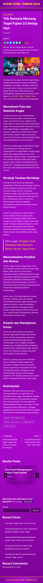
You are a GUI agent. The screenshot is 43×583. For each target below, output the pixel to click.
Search (5, 507)
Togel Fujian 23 (28, 422)
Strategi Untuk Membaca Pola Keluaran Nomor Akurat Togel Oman (20, 245)
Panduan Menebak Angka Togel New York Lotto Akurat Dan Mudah (10, 442)
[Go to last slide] (5, 475)
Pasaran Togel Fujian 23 (12, 422)
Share (27, 43)
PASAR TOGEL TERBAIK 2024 (14, 418)
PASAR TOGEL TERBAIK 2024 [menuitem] (24, 96)
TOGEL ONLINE (8, 14)
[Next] (37, 475)
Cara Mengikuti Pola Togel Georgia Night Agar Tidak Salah (32, 440)
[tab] (17, 486)
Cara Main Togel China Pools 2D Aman (20, 523)
